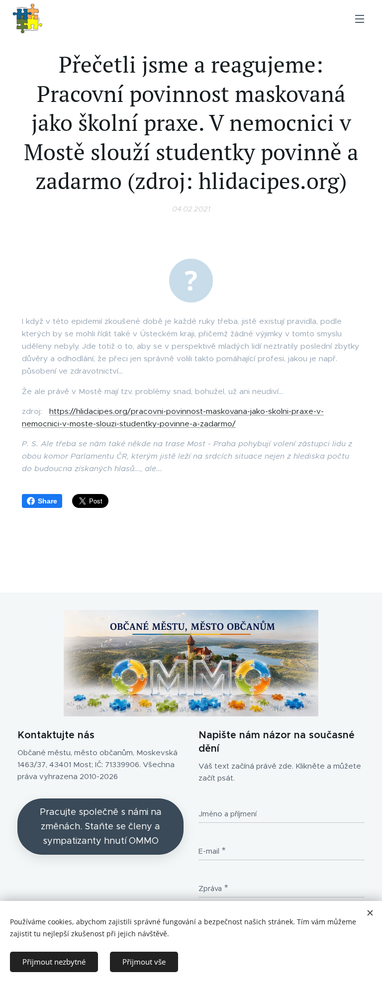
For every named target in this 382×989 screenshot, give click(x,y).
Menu (360, 18)
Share (47, 501)
